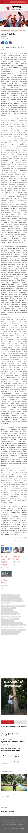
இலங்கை (23, 625)
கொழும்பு (24, 30)
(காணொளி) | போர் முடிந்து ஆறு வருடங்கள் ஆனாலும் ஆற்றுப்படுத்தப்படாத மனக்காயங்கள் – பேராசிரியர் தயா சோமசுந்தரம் (5, 559)
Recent (20, 722)
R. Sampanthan (5, 618)
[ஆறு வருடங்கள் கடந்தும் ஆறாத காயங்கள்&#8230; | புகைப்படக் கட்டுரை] (6, 574)
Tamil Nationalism (6, 625)
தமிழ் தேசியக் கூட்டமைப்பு (7, 631)
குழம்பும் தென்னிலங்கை (9, 34)
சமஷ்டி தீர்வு (20, 627)
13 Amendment (15, 594)
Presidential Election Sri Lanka (9, 612)
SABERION (21, 828)
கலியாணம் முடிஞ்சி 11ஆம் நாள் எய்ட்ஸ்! (10, 734)
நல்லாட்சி (18, 31)
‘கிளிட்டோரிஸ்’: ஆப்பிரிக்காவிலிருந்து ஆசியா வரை (12, 756)
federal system (12, 601)
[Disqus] (14, 656)
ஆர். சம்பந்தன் (17, 625)
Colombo (19, 599)
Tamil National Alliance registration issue (12, 623)
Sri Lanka (12, 618)
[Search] (25, 2)
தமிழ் (24, 629)
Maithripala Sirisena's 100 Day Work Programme (13, 605)
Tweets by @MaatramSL (7, 811)
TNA (13, 625)
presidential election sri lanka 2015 (10, 614)
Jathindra (3, 36)
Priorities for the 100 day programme (11, 616)
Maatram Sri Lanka (6, 603)
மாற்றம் (19, 631)
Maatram (20, 601)
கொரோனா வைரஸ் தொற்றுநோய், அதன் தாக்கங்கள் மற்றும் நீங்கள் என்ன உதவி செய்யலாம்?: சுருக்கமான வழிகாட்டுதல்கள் (13, 741)
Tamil (17, 618)
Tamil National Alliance (7, 620)
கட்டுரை (20, 30)
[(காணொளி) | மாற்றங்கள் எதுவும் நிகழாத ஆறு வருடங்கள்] (18, 550)
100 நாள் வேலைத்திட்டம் (6, 594)
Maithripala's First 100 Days (8, 607)
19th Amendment (16, 596)
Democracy (4, 601)
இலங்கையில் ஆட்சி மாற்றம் (7, 627)
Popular (7, 722)
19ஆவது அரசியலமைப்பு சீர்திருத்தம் (8, 599)
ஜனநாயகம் (3, 31)
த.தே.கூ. (20, 629)
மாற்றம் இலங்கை (14, 634)
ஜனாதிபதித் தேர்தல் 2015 (11, 31)
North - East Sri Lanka (7, 610)
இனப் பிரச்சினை (15, 30)
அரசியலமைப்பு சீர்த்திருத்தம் (6, 30)
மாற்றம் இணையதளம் (6, 634)
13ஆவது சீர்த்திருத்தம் (6, 596)
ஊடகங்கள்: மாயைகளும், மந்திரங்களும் (10, 761)
